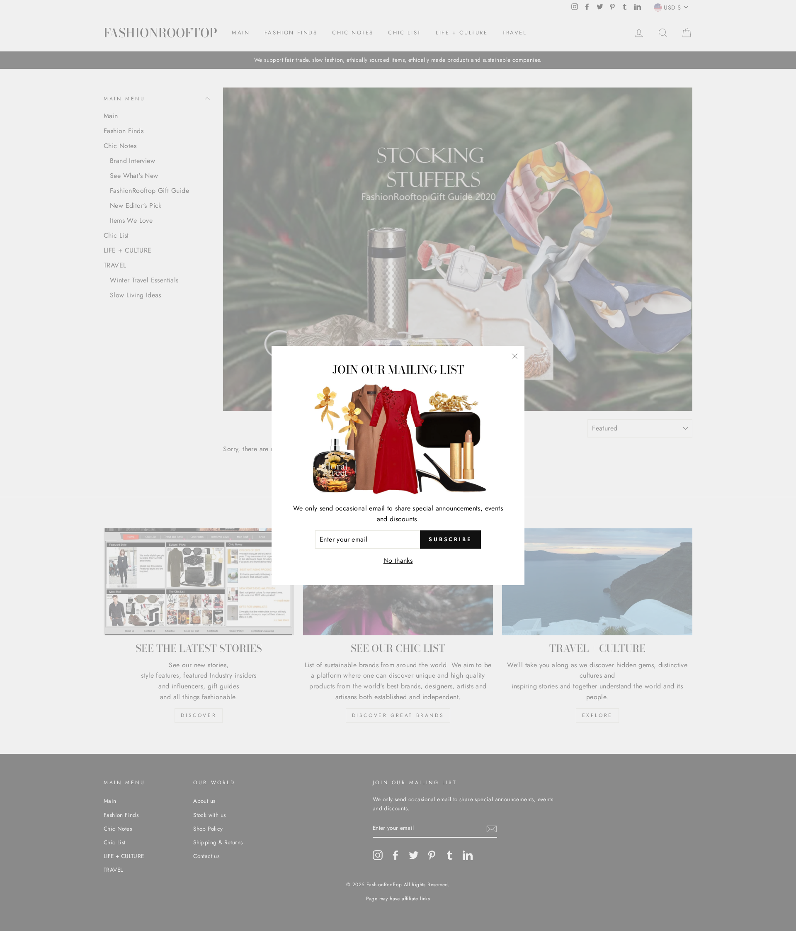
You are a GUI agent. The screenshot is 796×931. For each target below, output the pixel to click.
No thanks (398, 560)
